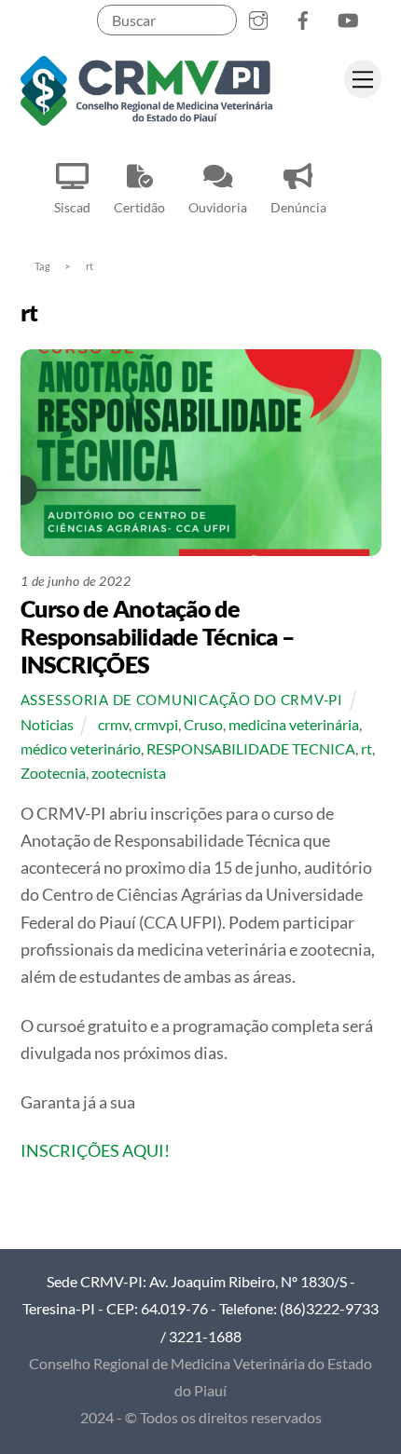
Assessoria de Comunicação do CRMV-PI (182, 700)
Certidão (139, 207)
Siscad (72, 207)
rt (366, 748)
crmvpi (156, 724)
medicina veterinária (293, 724)
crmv (113, 724)
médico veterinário (81, 748)
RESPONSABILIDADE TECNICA (250, 748)
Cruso (203, 724)
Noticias (47, 724)
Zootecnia (53, 772)
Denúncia (298, 207)
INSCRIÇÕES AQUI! (95, 1150)
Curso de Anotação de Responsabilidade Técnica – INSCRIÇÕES (158, 636)
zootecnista (128, 772)
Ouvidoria (217, 207)
